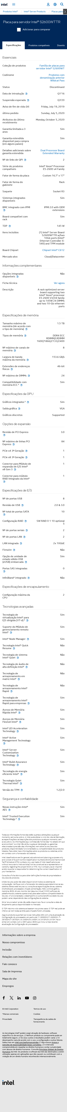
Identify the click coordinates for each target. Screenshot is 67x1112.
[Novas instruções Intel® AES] (9, 809)
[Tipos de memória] (25, 335)
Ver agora (59, 283)
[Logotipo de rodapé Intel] (8, 1082)
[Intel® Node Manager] (28, 639)
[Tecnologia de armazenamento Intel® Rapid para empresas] (28, 703)
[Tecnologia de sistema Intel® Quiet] (17, 657)
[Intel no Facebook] (3, 998)
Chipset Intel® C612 (53, 250)
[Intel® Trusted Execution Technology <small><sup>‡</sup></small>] (19, 819)
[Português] (55, 4)
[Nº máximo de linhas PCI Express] (13, 444)
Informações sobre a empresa (18, 935)
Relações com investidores (17, 956)
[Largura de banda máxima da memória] (27, 359)
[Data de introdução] (26, 93)
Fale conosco (9, 964)
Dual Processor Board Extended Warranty (53, 152)
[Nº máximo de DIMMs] (29, 375)
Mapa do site (9, 978)
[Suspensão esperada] (28, 100)
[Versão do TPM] (21, 790)
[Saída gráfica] (19, 408)
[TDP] (9, 226)
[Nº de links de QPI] (25, 159)
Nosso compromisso (13, 942)
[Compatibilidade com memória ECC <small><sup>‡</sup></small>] (21, 385)
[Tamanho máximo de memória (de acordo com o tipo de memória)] (26, 329)
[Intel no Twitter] (11, 998)
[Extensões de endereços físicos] (11, 369)
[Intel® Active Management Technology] (4, 743)
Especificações (13, 45)
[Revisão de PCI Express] (4, 435)
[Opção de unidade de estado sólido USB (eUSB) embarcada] (26, 562)
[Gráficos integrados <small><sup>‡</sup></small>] (28, 402)
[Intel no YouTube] (27, 998)
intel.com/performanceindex (27, 1042)
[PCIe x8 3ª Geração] (26, 457)
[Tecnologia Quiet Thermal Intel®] (21, 783)
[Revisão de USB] (22, 505)
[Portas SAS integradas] (4, 571)
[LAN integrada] (21, 543)
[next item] (65, 11)
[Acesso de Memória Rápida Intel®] (19, 712)
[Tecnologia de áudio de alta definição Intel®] (26, 667)
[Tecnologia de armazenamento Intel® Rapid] (11, 691)
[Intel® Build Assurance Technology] (17, 764)
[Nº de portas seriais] (26, 530)
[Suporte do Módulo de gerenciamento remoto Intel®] (11, 632)
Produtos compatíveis (39, 45)
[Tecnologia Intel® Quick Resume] (14, 648)
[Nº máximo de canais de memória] (15, 350)
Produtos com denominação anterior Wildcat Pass (52, 77)
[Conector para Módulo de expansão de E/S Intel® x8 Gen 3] (15, 469)
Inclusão (6, 949)
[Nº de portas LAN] (24, 536)
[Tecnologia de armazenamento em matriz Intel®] (18, 679)
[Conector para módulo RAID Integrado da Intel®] (4, 481)
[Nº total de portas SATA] (4, 514)
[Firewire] (14, 549)
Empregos (8, 986)
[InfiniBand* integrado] (28, 577)
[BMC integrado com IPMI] (4, 210)
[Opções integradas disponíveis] (17, 276)
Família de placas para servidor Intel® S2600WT (50, 67)
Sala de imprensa (12, 971)
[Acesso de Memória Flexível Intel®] (20, 722)
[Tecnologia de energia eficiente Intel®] (21, 774)
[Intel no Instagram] (34, 998)
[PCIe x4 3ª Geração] (26, 450)
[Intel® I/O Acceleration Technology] (17, 731)
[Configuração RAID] (25, 521)
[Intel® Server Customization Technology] (17, 755)
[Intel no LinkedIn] (19, 998)
